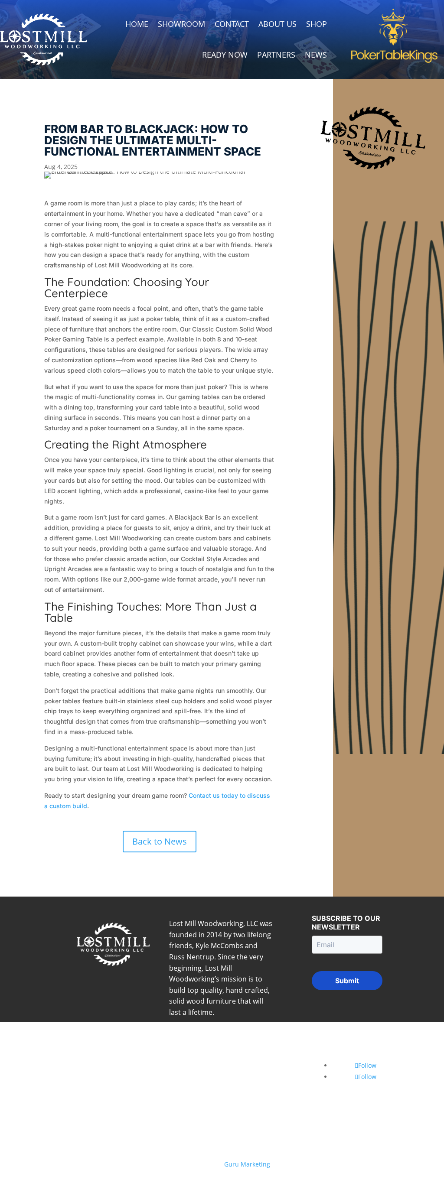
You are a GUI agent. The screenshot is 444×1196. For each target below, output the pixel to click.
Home (136, 24)
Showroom (181, 24)
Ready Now (225, 54)
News (316, 54)
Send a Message (259, 1087)
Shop (316, 24)
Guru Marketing (247, 1164)
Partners (276, 54)
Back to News (159, 841)
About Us (277, 24)
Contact (232, 24)
